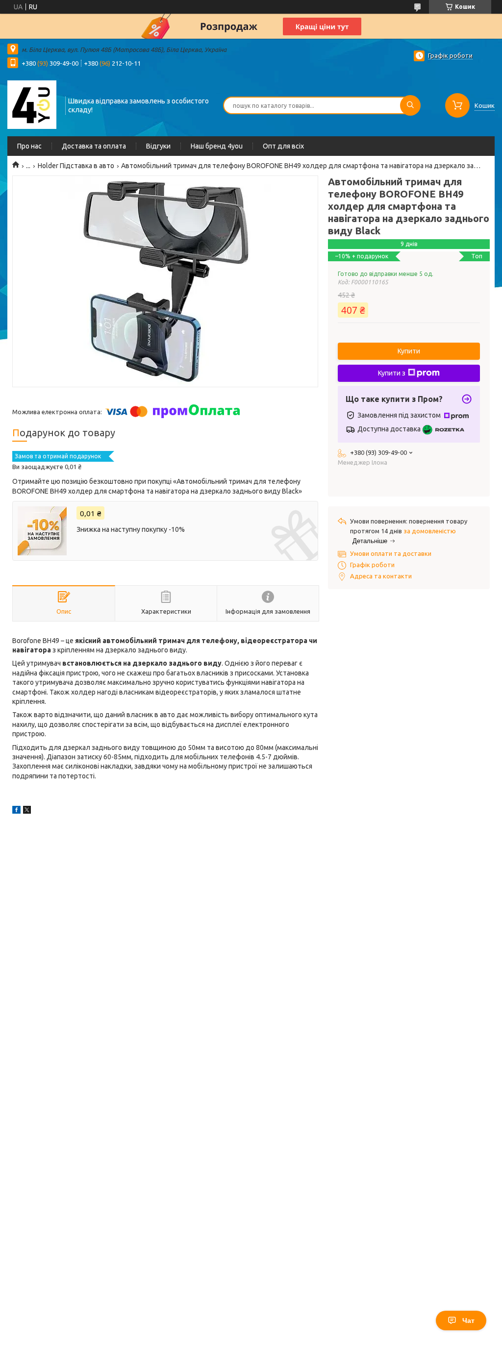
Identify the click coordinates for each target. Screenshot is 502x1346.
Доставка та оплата (94, 146)
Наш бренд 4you (217, 146)
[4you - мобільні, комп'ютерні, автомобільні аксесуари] (31, 104)
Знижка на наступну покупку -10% (130, 529)
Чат (468, 1320)
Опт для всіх (283, 146)
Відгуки (158, 146)
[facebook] (16, 811)
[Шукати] (410, 105)
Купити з (391, 373)
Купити (409, 351)
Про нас (29, 146)
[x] (27, 811)
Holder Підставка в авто (76, 166)
